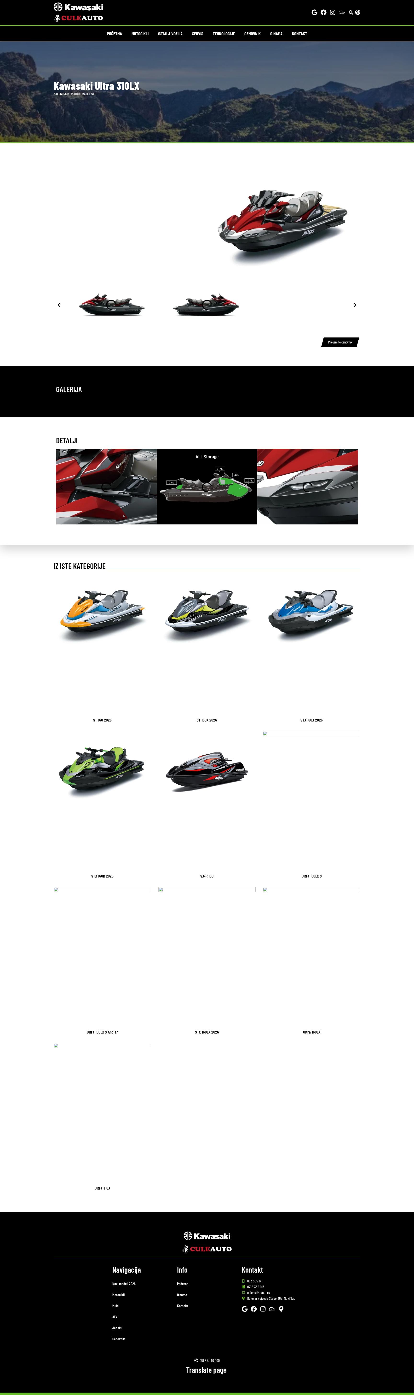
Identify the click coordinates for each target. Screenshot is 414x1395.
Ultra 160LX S (312, 875)
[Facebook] (324, 12)
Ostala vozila (170, 33)
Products (78, 93)
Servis (197, 33)
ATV (114, 1316)
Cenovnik (252, 33)
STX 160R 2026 (102, 875)
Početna (114, 33)
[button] (351, 12)
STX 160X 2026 (311, 719)
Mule (115, 1305)
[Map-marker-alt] (281, 1309)
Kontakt (299, 33)
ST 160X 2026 (207, 719)
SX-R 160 (206, 875)
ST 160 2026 (102, 719)
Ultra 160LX (311, 1031)
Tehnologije (224, 33)
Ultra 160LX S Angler (102, 1031)
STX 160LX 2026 (207, 1031)
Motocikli (140, 33)
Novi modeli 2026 (124, 1283)
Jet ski (91, 93)
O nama (276, 33)
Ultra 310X (102, 1188)
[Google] (314, 12)
